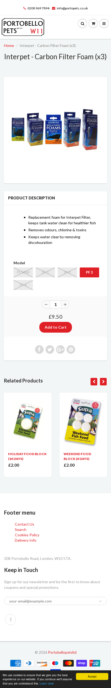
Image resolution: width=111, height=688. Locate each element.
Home (9, 45)
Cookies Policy (27, 535)
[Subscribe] (100, 601)
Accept (92, 676)
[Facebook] (10, 619)
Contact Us (24, 524)
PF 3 (89, 272)
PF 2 (67, 272)
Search (20, 529)
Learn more (47, 683)
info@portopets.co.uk (72, 8)
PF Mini (23, 272)
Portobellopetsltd (62, 652)
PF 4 (23, 285)
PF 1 (45, 272)
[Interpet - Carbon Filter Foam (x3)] (55, 129)
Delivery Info (25, 540)
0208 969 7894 (38, 8)
